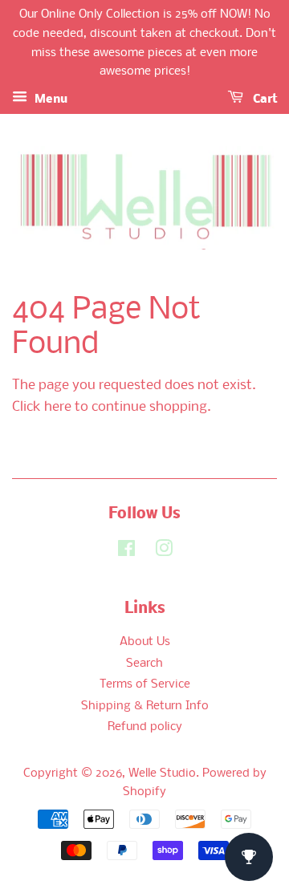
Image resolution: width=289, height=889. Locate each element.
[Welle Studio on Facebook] (126, 552)
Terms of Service (145, 685)
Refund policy (145, 727)
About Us (145, 642)
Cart (263, 99)
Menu (49, 99)
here (57, 407)
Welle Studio (162, 774)
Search (144, 664)
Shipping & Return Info (145, 706)
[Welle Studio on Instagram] (164, 552)
